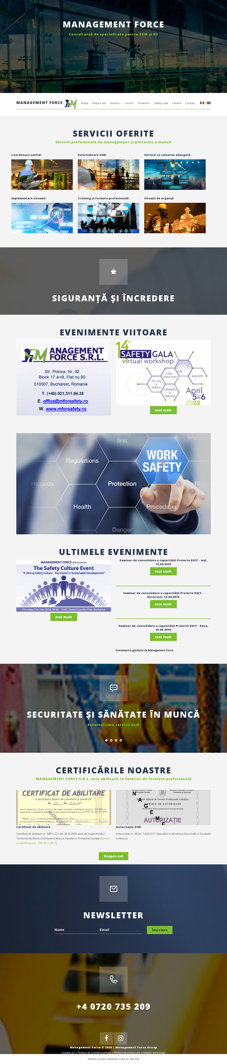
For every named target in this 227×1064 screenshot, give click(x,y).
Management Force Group (136, 1047)
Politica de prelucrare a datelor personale (139, 1053)
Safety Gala (161, 103)
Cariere (176, 103)
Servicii (114, 103)
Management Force (40, 102)
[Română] (201, 102)
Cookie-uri (68, 1053)
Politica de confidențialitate (94, 1053)
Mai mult (134, 1059)
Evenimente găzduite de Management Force (144, 650)
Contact (190, 103)
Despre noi (99, 103)
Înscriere (160, 930)
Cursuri (129, 103)
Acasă (84, 103)
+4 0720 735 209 (113, 1006)
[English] (208, 102)
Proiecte (143, 103)
